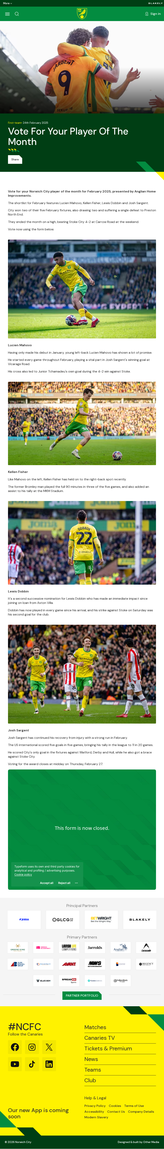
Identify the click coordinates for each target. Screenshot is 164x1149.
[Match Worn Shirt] (95, 964)
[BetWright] (101, 919)
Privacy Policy (95, 1106)
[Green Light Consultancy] (62, 919)
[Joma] (24, 919)
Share (15, 159)
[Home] (82, 14)
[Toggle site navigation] (7, 14)
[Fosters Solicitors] (95, 981)
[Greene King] (18, 947)
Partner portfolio (82, 995)
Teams (92, 1069)
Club (90, 1080)
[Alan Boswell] (18, 964)
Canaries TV (99, 1038)
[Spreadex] (69, 981)
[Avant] (69, 964)
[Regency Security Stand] (146, 964)
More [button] (6, 3)
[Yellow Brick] (121, 981)
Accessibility (94, 1112)
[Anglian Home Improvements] (121, 947)
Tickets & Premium (108, 1048)
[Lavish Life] (69, 947)
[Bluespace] (121, 964)
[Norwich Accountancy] (43, 947)
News (91, 1059)
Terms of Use (134, 1106)
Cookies (115, 1106)
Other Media (151, 1142)
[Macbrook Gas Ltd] (43, 964)
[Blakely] (155, 3)
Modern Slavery (96, 1117)
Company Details (141, 1112)
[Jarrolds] (95, 947)
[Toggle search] (16, 14)
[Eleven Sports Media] (43, 981)
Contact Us (116, 1112)
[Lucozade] (146, 947)
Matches (95, 1027)
